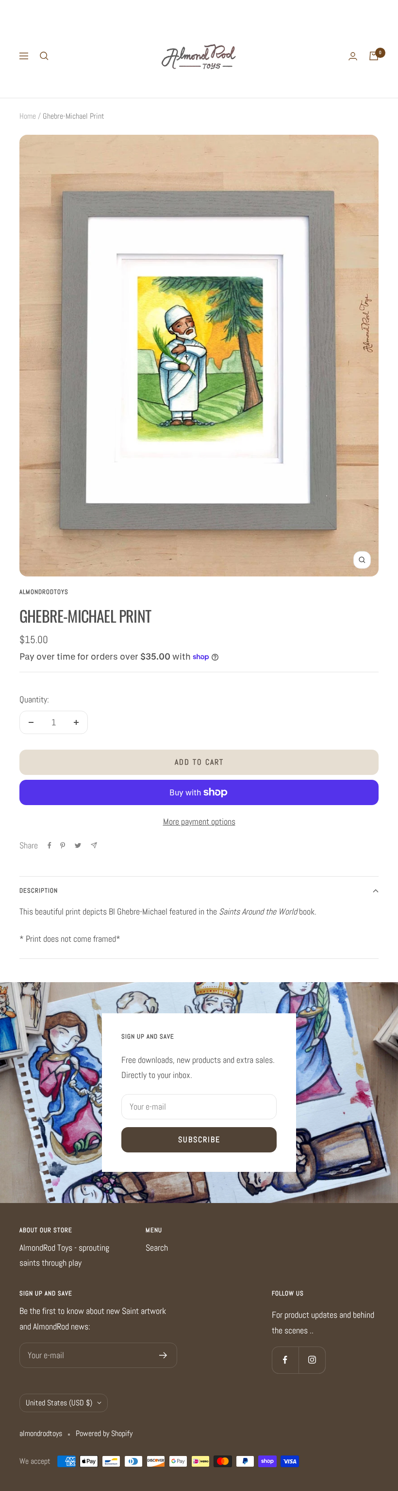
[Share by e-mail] (94, 845)
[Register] (163, 1355)
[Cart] (374, 56)
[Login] (352, 56)
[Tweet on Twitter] (78, 845)
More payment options (199, 821)
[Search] (44, 56)
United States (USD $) (59, 1403)
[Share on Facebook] (49, 845)
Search (157, 1247)
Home (27, 116)
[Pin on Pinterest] (62, 845)
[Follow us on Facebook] (285, 1360)
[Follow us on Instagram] (311, 1360)
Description (38, 890)
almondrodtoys (43, 592)
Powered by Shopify (104, 1433)
